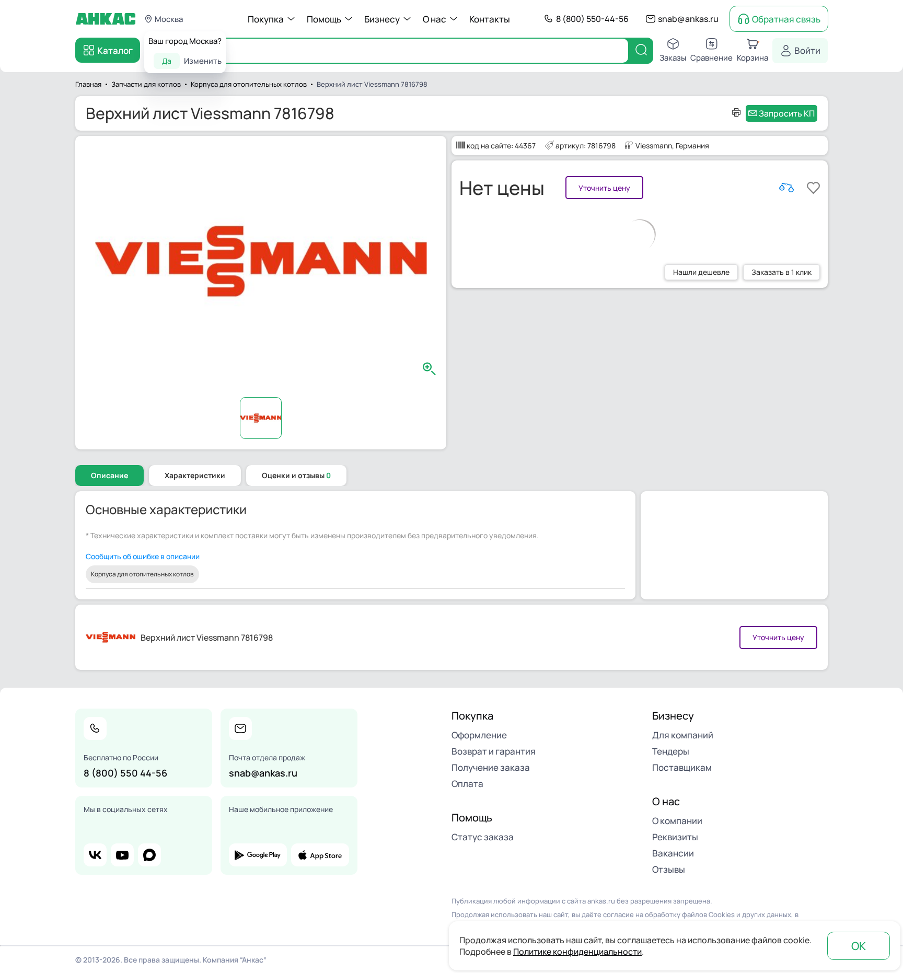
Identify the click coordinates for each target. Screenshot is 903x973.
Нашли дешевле (701, 272)
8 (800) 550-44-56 (592, 19)
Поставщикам (682, 767)
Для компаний (682, 735)
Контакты (489, 19)
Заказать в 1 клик (781, 272)
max (149, 854)
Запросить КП (787, 113)
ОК (858, 946)
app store (320, 854)
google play (258, 854)
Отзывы (668, 869)
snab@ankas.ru (688, 19)
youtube (122, 854)
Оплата (467, 784)
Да (166, 61)
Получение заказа (491, 767)
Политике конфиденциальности (577, 951)
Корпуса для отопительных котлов (142, 574)
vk (95, 854)
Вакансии (673, 853)
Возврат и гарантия (494, 751)
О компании (677, 821)
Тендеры (670, 751)
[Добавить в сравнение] (786, 188)
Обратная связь (786, 19)
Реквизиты (675, 837)
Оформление (479, 735)
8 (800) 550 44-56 (125, 773)
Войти (807, 50)
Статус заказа (483, 837)
